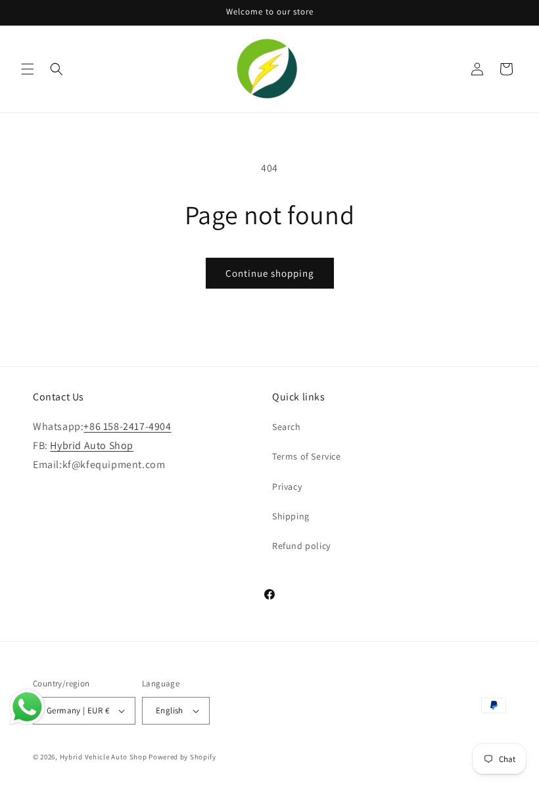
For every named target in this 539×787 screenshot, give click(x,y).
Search (286, 427)
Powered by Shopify (182, 756)
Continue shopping (269, 273)
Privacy (287, 486)
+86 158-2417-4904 (127, 426)
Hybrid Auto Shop (91, 445)
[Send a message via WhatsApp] (27, 707)
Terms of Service (306, 456)
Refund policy (301, 546)
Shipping (291, 516)
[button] (27, 69)
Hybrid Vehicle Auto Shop (103, 756)
